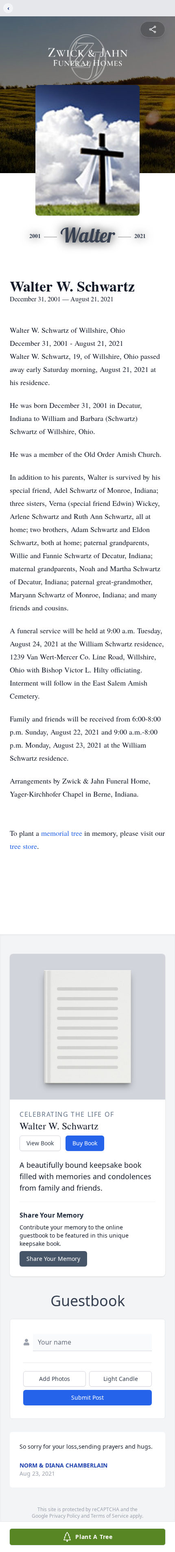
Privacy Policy (64, 1515)
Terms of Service (110, 1515)
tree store (23, 846)
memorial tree (61, 833)
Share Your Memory (53, 1259)
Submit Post (87, 1397)
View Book (40, 1143)
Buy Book (84, 1143)
